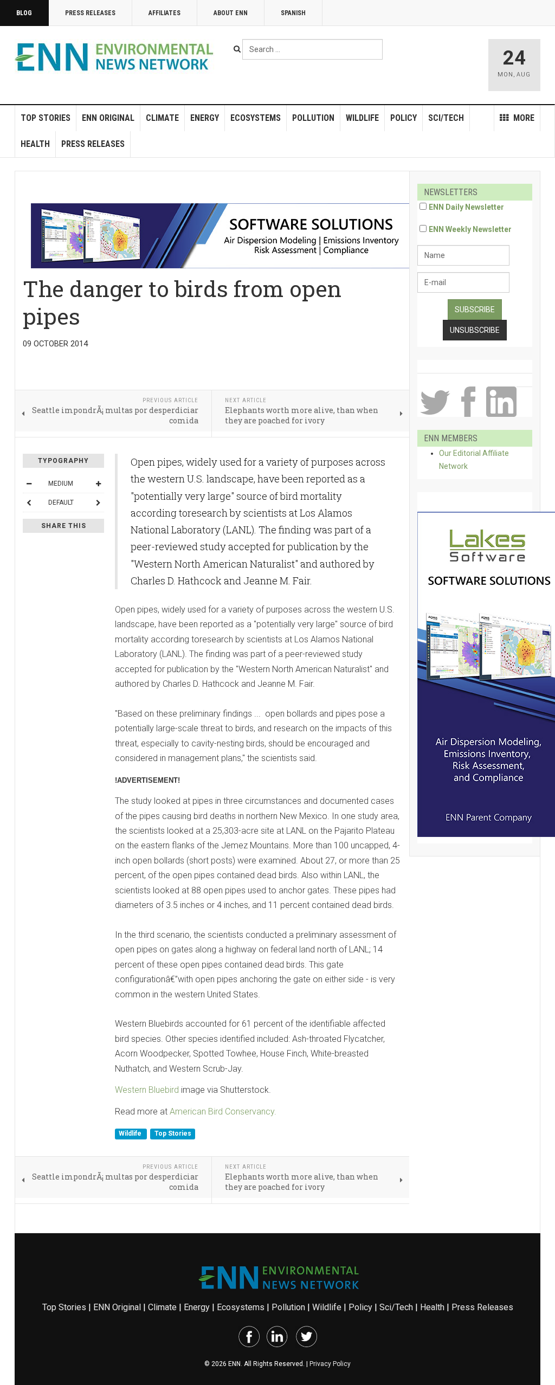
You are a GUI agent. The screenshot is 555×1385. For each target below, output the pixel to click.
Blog (24, 13)
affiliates (164, 13)
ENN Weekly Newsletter (470, 229)
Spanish (293, 13)
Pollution (313, 118)
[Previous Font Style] (29, 502)
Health (35, 144)
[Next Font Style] (98, 502)
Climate (162, 118)
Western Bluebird (147, 1090)
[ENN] (116, 57)
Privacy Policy (330, 1364)
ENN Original (108, 118)
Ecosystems (255, 118)
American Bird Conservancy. (223, 1111)
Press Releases (90, 13)
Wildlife (362, 118)
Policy (403, 118)
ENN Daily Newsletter (466, 207)
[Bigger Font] (98, 483)
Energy (204, 118)
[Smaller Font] (29, 483)
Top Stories (45, 118)
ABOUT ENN (231, 13)
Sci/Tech (446, 118)
